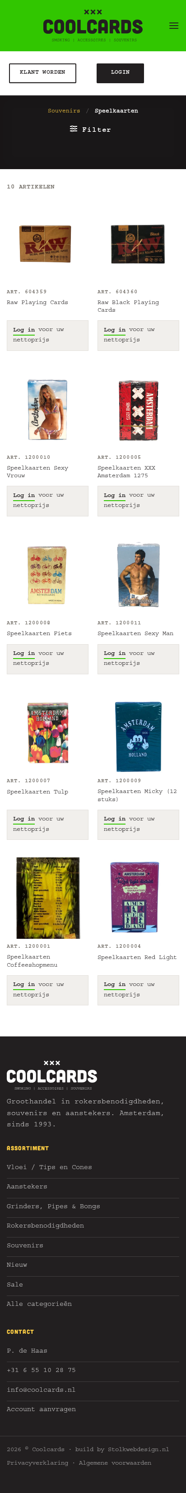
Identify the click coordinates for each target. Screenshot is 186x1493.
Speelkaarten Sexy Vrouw (37, 473)
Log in (24, 330)
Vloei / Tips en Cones (49, 1168)
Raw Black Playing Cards (128, 307)
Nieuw (17, 1266)
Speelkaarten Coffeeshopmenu (32, 962)
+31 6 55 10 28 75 (41, 1371)
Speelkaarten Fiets (39, 634)
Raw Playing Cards (37, 303)
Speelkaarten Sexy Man (135, 634)
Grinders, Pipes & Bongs (53, 1207)
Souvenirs (64, 112)
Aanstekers (27, 1187)
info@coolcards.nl (41, 1391)
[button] (173, 25)
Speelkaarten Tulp (37, 792)
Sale (15, 1285)
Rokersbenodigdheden (45, 1227)
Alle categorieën (39, 1305)
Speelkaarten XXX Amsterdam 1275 (126, 473)
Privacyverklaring (37, 1464)
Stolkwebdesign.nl (138, 1450)
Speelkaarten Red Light (137, 958)
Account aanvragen (41, 1410)
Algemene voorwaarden (115, 1464)
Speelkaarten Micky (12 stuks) (137, 796)
